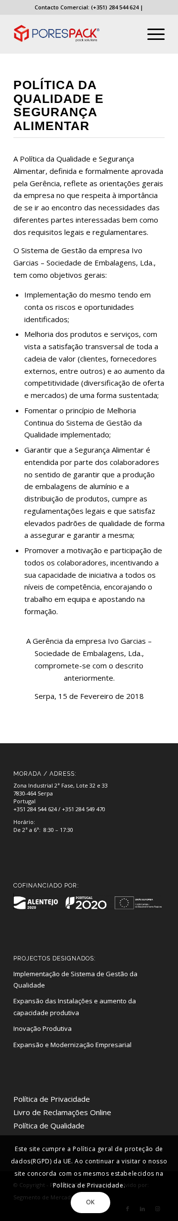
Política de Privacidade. (89, 1185)
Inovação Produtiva (42, 1028)
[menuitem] (151, 34)
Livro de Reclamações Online (62, 1112)
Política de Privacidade (51, 1099)
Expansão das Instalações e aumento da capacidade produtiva (74, 1006)
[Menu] (151, 34)
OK (90, 1202)
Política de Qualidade (49, 1125)
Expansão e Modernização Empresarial (72, 1044)
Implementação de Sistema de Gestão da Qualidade (75, 979)
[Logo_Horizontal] (73, 34)
